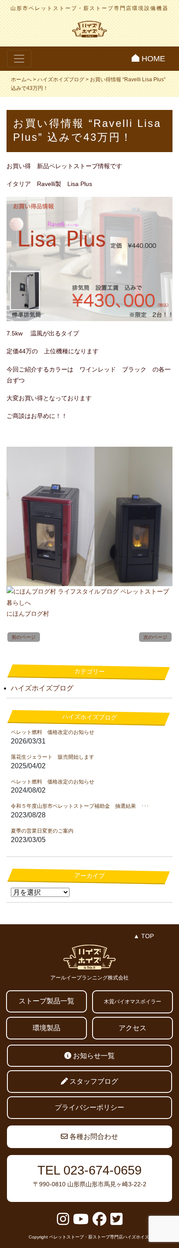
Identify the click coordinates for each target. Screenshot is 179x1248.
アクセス (132, 1028)
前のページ (24, 637)
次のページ (155, 637)
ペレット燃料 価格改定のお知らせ (52, 732)
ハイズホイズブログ (60, 79)
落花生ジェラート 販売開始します (52, 757)
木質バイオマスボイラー (132, 1002)
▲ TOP (143, 936)
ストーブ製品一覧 (46, 1001)
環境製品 (46, 1028)
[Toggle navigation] (19, 58)
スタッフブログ (93, 1081)
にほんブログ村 (28, 613)
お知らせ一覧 (93, 1055)
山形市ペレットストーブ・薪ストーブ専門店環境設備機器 (89, 8)
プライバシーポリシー (89, 1107)
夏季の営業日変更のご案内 (42, 831)
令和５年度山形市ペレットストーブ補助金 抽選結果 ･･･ (80, 806)
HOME (152, 58)
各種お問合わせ (93, 1136)
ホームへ (21, 79)
